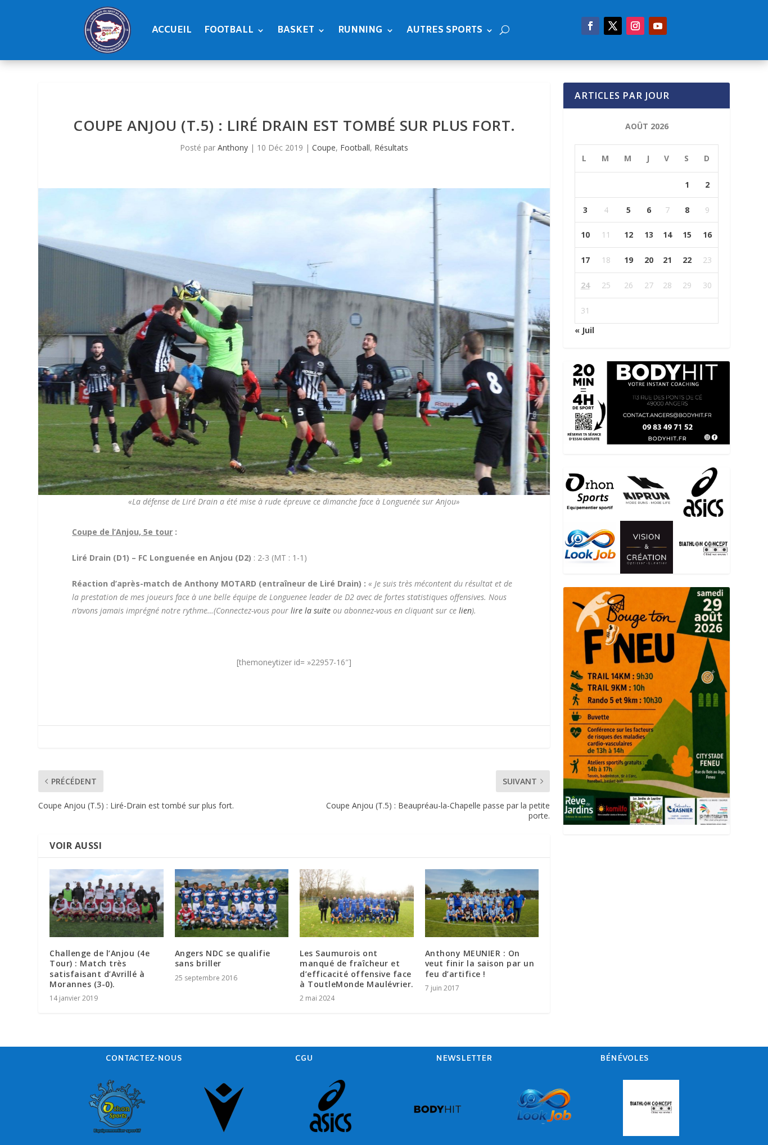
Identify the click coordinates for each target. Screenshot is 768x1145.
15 (687, 234)
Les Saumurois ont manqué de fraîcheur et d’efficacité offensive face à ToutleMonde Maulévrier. (357, 968)
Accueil (172, 30)
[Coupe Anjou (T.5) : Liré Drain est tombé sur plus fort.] (294, 341)
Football (229, 30)
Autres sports (444, 30)
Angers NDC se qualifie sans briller (222, 958)
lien (465, 610)
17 (585, 260)
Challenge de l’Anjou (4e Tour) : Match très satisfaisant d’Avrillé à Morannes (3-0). (99, 968)
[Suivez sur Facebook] (590, 26)
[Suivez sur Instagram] (635, 26)
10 (585, 234)
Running (360, 30)
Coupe (324, 147)
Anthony (233, 147)
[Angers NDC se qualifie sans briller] (232, 903)
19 (628, 260)
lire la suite (311, 610)
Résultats (391, 147)
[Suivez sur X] (613, 26)
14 (667, 234)
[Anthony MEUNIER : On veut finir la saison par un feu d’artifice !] (482, 903)
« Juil (584, 330)
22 (687, 260)
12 (628, 234)
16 (707, 234)
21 (667, 260)
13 (648, 234)
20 (648, 260)
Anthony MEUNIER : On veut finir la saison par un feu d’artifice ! (480, 963)
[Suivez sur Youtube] (658, 26)
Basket (295, 30)
